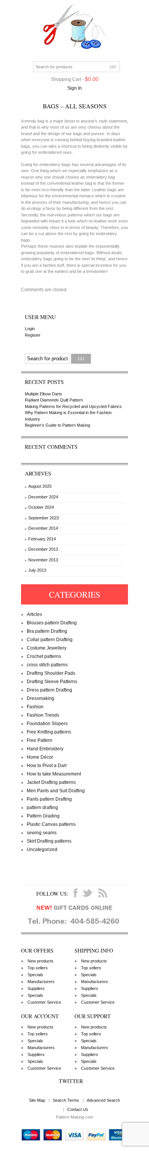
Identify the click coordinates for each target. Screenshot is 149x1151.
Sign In (74, 88)
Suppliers (36, 988)
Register (32, 335)
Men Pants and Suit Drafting (56, 790)
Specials (35, 974)
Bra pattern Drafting (47, 631)
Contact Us (77, 1109)
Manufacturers (41, 981)
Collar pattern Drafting (50, 639)
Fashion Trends (43, 715)
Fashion (35, 706)
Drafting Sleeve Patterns (52, 681)
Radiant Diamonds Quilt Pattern (54, 400)
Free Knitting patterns (49, 732)
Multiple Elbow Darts (43, 394)
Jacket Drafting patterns (51, 782)
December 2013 (43, 549)
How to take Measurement (54, 774)
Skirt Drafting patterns (49, 841)
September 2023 (43, 518)
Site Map (37, 1100)
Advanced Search (103, 1100)
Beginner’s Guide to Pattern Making (57, 425)
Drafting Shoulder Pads (51, 673)
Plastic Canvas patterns (51, 824)
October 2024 (41, 507)
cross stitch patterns (47, 664)
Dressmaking (40, 698)
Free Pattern (39, 740)
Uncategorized (42, 849)
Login (30, 328)
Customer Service (44, 1002)
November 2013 (43, 560)
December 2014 (43, 528)
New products (40, 961)
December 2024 (43, 497)
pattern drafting (42, 807)
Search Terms (66, 1100)
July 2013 (37, 570)
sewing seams (42, 832)
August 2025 (40, 486)
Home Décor (40, 757)
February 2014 (42, 539)
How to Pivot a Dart (46, 765)
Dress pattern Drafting (49, 690)
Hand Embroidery (45, 748)
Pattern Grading (43, 816)
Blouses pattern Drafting (52, 622)
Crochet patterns (44, 656)
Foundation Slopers (47, 723)
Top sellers (38, 968)
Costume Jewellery (46, 648)
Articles (34, 614)
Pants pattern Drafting (49, 799)
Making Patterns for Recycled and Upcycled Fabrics (73, 406)
